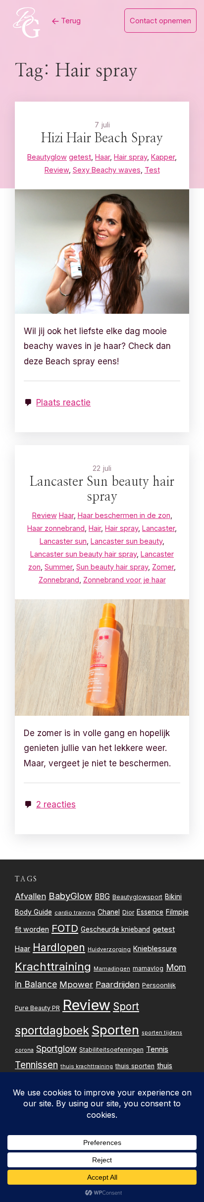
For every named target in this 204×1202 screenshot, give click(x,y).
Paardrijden (118, 984)
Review (86, 1005)
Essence (150, 912)
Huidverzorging (109, 949)
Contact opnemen (160, 20)
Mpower (76, 984)
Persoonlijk (159, 985)
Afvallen (30, 896)
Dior (128, 912)
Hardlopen (59, 947)
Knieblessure (155, 948)
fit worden (32, 929)
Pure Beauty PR (37, 1008)
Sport (126, 1006)
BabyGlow (70, 895)
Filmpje (177, 912)
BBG (102, 896)
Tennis (157, 1049)
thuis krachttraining (86, 1066)
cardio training (74, 912)
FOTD (64, 928)
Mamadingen (112, 968)
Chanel (109, 912)
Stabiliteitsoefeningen (111, 1049)
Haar (22, 949)
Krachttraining (53, 966)
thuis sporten (134, 1066)
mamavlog (148, 968)
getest (164, 929)
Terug (70, 20)
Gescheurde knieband (115, 929)
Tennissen (36, 1065)
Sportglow (56, 1048)
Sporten (115, 1029)
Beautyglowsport (137, 897)
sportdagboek (52, 1030)
